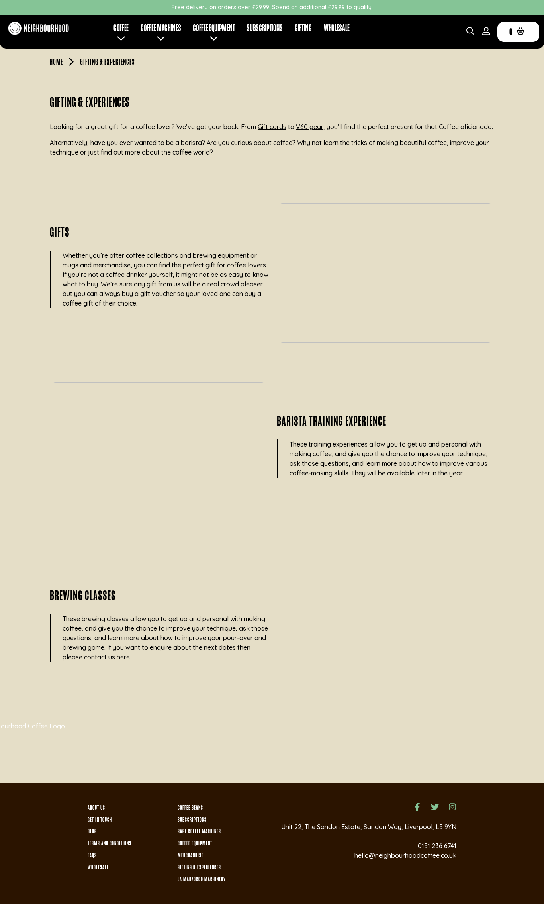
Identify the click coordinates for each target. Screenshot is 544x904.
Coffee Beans (190, 807)
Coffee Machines (161, 28)
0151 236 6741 (437, 846)
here (123, 657)
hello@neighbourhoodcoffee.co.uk (405, 855)
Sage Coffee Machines (199, 831)
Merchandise (191, 855)
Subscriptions (265, 28)
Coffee (121, 28)
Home (56, 62)
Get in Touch (100, 819)
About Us (96, 807)
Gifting (303, 28)
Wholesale (337, 28)
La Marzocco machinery (202, 879)
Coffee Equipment (195, 843)
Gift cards (272, 127)
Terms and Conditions (109, 843)
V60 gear (309, 127)
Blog (92, 831)
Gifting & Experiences (199, 867)
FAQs (92, 855)
